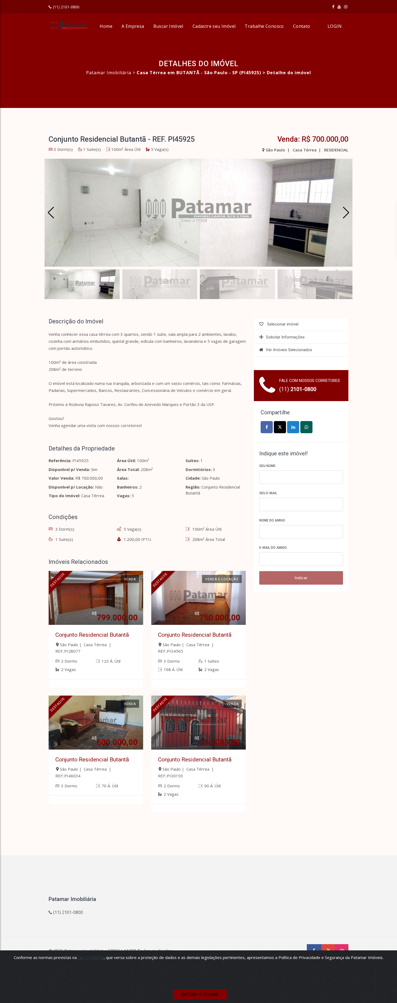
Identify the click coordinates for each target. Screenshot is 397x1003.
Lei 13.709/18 (91, 957)
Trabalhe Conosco (264, 26)
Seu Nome (267, 466)
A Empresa (133, 26)
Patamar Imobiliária (108, 73)
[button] (346, 213)
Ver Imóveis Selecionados (289, 349)
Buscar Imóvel (168, 26)
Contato (301, 26)
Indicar (301, 577)
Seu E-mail (268, 493)
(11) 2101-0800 (66, 6)
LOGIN (335, 26)
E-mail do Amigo (273, 548)
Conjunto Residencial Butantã (92, 635)
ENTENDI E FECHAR (199, 994)
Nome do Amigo (272, 520)
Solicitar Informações (285, 337)
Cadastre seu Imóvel (214, 26)
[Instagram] (345, 6)
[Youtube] (339, 6)
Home (106, 26)
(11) (297, 389)
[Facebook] (333, 6)
